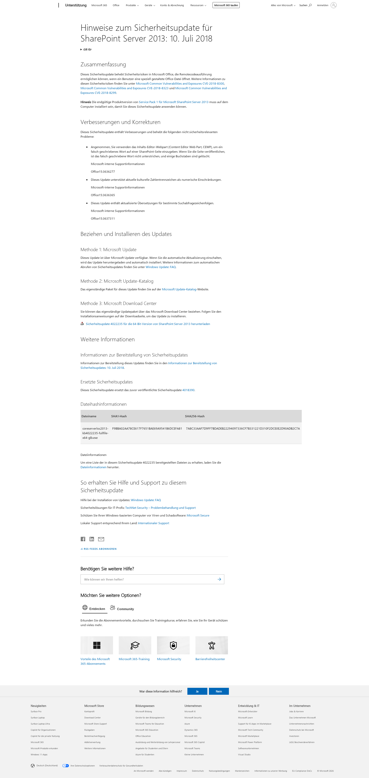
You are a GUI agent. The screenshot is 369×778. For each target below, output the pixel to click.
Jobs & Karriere (296, 711)
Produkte (131, 5)
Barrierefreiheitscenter (210, 659)
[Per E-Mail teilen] (99, 538)
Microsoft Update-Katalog (179, 289)
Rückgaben (89, 729)
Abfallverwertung (92, 742)
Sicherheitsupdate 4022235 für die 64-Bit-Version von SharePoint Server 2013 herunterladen (148, 324)
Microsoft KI (190, 711)
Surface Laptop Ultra (40, 723)
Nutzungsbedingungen (219, 770)
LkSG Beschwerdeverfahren (301, 742)
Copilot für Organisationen (43, 729)
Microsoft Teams (192, 748)
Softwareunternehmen (248, 748)
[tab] (94, 608)
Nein (219, 691)
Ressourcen (196, 5)
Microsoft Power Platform (250, 742)
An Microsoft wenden (144, 770)
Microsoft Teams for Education (149, 723)
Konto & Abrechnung (172, 5)
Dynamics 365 (191, 729)
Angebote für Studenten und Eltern (151, 748)
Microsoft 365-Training (134, 659)
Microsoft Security (169, 659)
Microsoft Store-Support (95, 723)
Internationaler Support (153, 523)
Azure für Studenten (144, 754)
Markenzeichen (242, 770)
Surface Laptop (38, 717)
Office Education (143, 736)
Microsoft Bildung (143, 711)
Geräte (148, 5)
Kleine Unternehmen (194, 754)
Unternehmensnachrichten (301, 723)
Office (116, 5)
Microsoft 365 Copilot (194, 742)
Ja (197, 691)
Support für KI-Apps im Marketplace (254, 723)
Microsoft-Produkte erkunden (44, 748)
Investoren (294, 736)
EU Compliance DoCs (302, 770)
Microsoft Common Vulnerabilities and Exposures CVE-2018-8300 (180, 83)
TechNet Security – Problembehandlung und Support (160, 508)
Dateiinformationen (93, 467)
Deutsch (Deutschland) (47, 765)
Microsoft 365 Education (146, 729)
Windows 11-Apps (39, 754)
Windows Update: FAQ (161, 267)
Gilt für (87, 49)
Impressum (182, 770)
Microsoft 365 (99, 5)
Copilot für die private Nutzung (45, 736)
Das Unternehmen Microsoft (302, 717)
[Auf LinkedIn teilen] (90, 538)
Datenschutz (198, 770)
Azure (187, 723)
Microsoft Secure (198, 515)
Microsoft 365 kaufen (226, 5)
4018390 (188, 390)
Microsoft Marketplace (248, 736)
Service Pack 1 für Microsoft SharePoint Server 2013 (174, 102)
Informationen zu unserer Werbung (270, 770)
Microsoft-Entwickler (247, 711)
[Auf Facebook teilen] (83, 538)
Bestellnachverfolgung (94, 736)
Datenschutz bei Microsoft (301, 729)
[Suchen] (219, 579)
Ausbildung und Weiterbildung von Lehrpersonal (157, 742)
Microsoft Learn (245, 717)
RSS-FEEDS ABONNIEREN (100, 548)
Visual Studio (244, 754)
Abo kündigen (165, 770)
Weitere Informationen (95, 748)
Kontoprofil (89, 711)
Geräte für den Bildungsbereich (150, 717)
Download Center (92, 717)
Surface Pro (36, 711)
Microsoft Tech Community (250, 729)
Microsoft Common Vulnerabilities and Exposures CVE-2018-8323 (125, 88)
